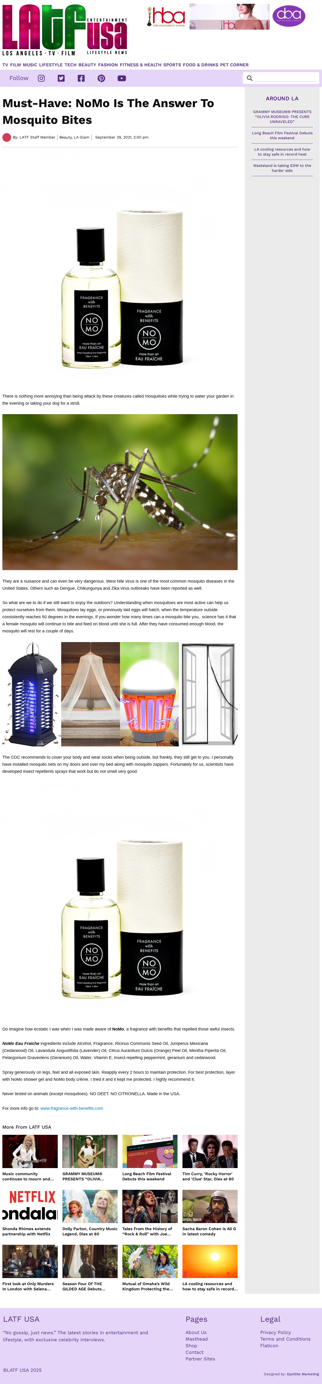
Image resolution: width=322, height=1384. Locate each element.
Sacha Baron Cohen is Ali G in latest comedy (209, 1231)
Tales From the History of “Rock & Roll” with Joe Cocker (147, 1231)
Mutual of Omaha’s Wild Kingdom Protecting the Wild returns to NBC (146, 1286)
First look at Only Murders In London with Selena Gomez (28, 1286)
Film (15, 65)
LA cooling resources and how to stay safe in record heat (208, 1286)
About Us (196, 1332)
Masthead (197, 1339)
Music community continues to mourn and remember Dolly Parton (26, 1176)
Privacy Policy (275, 1332)
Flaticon (269, 1345)
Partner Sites (200, 1359)
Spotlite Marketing (303, 1374)
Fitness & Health (140, 65)
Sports (172, 65)
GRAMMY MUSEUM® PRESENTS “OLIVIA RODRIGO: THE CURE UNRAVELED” (83, 1176)
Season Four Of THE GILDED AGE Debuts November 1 (82, 1286)
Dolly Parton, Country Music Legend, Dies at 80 (90, 1231)
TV (5, 65)
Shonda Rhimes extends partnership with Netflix (26, 1231)
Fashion (108, 65)
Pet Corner (234, 65)
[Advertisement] (227, 44)
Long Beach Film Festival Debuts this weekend (146, 1176)
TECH (71, 65)
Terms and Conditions (285, 1339)
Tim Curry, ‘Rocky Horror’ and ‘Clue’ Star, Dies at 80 (208, 1176)
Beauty (87, 65)
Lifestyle (51, 65)
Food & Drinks (200, 65)
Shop (191, 1345)
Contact (194, 1352)
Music (30, 65)
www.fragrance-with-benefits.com (72, 1108)
